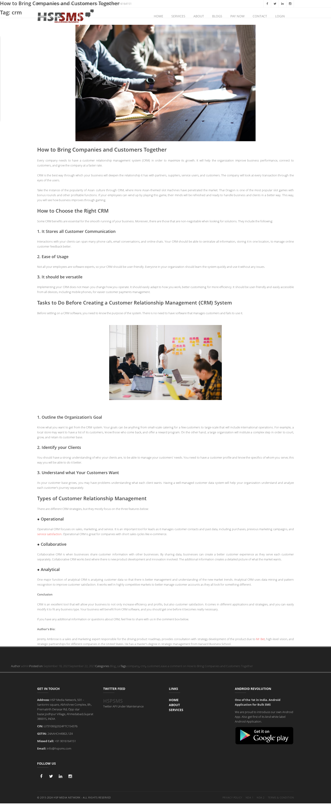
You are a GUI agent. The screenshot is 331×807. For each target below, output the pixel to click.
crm (143, 666)
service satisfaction (49, 534)
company (133, 666)
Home (174, 700)
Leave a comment (206, 666)
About (174, 705)
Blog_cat (115, 666)
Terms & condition (281, 797)
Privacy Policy (232, 797)
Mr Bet (260, 639)
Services (176, 710)
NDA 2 (261, 797)
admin (25, 666)
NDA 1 (250, 797)
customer (153, 666)
